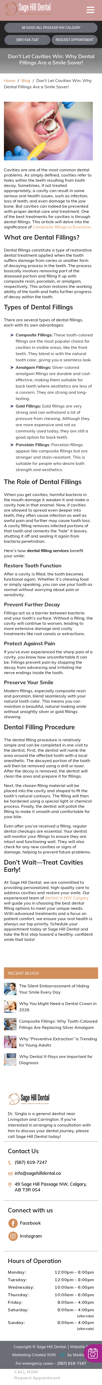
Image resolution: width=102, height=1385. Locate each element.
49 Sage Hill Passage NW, (51, 1186)
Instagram (31, 1236)
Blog (25, 80)
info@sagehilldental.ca (38, 1173)
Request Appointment (74, 40)
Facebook (30, 1223)
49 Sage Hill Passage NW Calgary (51, 28)
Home (9, 80)
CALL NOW (26, 1371)
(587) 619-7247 (27, 40)
